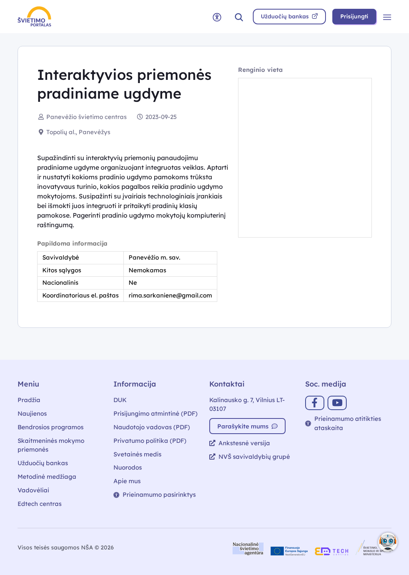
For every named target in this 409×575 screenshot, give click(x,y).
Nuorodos (127, 467)
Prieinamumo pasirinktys (159, 494)
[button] (238, 17)
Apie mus (127, 481)
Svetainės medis (137, 454)
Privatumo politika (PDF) (150, 440)
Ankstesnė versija (244, 443)
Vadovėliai (33, 490)
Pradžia (29, 400)
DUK (120, 400)
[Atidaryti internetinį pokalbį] (387, 542)
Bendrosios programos (50, 427)
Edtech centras (40, 504)
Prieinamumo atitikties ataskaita (347, 423)
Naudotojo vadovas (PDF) (151, 427)
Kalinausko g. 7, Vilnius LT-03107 (247, 404)
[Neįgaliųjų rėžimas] (216, 17)
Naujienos (32, 413)
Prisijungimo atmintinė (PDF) (155, 413)
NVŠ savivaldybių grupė (254, 456)
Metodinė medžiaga (47, 476)
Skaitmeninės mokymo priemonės (51, 445)
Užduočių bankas (43, 463)
